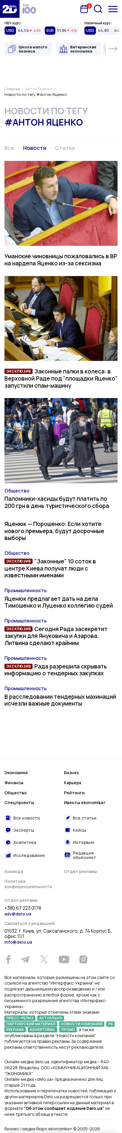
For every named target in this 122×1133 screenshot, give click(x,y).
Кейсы (79, 830)
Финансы (13, 782)
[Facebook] (8, 959)
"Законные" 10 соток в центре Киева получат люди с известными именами (50, 568)
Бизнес (71, 772)
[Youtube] (63, 959)
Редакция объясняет (84, 855)
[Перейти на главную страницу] (10, 9)
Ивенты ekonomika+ (84, 802)
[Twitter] (43, 959)
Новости (34, 147)
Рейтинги (74, 793)
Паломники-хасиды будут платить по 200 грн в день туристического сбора (56, 502)
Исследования (29, 855)
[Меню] (112, 9)
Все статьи (85, 818)
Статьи (65, 147)
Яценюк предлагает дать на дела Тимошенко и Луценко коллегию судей (58, 602)
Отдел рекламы (80, 871)
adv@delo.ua (17, 914)
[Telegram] (24, 959)
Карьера (72, 782)
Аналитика (24, 842)
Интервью (83, 842)
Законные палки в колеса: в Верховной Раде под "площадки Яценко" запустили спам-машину (61, 378)
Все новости (26, 818)
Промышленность (25, 590)
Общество (16, 490)
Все (9, 147)
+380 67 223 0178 (22, 908)
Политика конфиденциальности (28, 883)
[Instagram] (83, 959)
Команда (13, 871)
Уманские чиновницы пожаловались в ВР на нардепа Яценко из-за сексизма (60, 259)
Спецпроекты (19, 802)
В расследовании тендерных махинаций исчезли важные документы (60, 700)
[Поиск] (98, 9)
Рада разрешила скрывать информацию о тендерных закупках (55, 670)
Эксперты (23, 830)
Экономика (16, 772)
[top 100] (29, 9)
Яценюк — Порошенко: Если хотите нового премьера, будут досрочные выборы (54, 531)
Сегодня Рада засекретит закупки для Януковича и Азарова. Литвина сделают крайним (55, 636)
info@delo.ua (18, 942)
